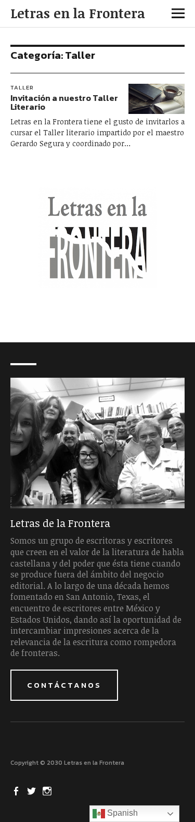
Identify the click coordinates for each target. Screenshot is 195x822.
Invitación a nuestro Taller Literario (64, 102)
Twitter (33, 790)
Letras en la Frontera (77, 13)
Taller (22, 87)
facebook (17, 790)
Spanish (121, 812)
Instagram (48, 790)
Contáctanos (64, 685)
